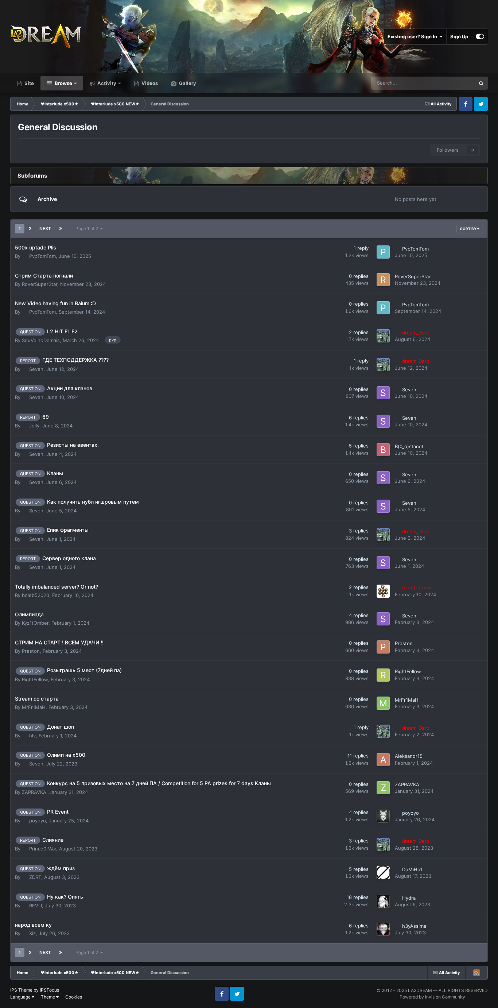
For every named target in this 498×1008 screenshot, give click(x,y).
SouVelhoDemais (41, 340)
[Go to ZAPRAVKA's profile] (383, 787)
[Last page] (60, 228)
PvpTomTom (42, 256)
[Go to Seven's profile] (383, 392)
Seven (36, 369)
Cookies (73, 997)
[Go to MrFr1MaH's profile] (383, 703)
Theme (48, 997)
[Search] (481, 83)
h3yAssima (414, 926)
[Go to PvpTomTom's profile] (383, 252)
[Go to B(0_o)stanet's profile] (383, 449)
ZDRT (35, 877)
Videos (149, 83)
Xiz (32, 933)
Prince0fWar (42, 849)
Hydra (409, 898)
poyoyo (37, 820)
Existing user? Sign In (413, 36)
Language (21, 997)
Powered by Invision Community (432, 997)
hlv (32, 735)
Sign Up (459, 36)
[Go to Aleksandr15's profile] (383, 759)
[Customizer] (480, 36)
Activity (106, 83)
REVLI (35, 905)
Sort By (468, 228)
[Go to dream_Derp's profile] (383, 335)
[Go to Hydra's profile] (383, 901)
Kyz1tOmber (35, 623)
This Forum (453, 83)
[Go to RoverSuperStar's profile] (383, 279)
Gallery (187, 83)
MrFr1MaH (34, 707)
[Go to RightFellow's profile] (383, 675)
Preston (31, 651)
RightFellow (35, 679)
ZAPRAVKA (34, 792)
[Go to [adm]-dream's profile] (383, 591)
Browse (63, 83)
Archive (47, 199)
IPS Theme (21, 990)
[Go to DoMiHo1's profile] (383, 872)
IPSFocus (49, 990)
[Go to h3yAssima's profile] (383, 929)
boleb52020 (35, 595)
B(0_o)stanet (409, 446)
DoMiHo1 (412, 869)
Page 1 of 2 (87, 228)
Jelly (34, 426)
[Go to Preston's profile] (383, 647)
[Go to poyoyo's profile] (383, 816)
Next (45, 228)
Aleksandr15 (409, 756)
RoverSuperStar (39, 284)
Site (28, 83)
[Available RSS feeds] (476, 973)
